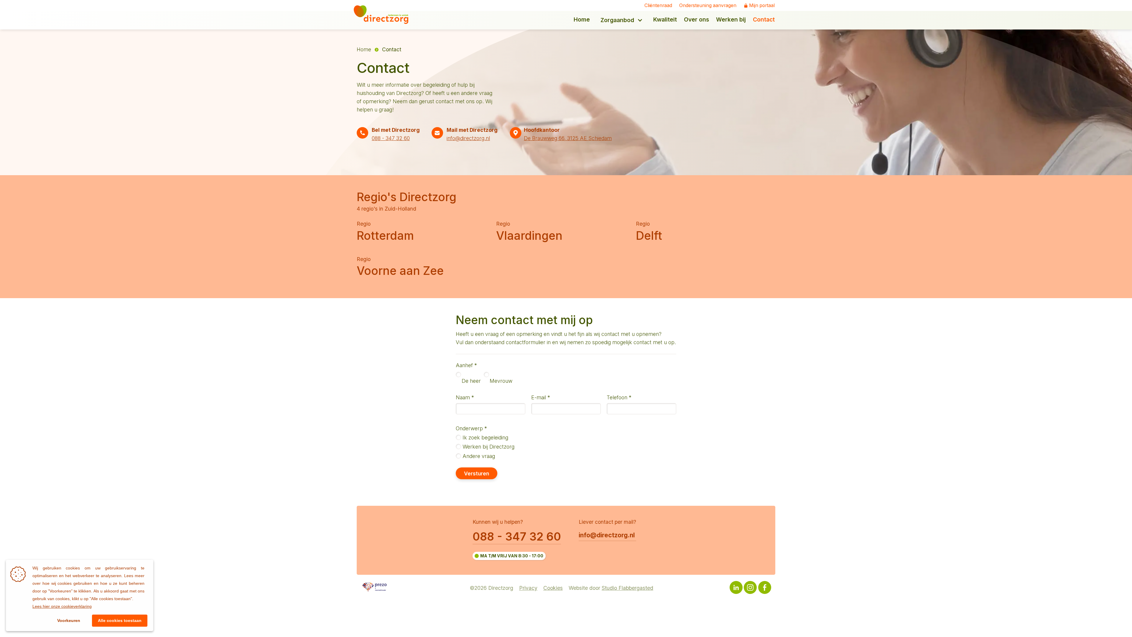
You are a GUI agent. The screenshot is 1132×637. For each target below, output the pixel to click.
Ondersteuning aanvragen (707, 5)
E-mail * (540, 397)
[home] (385, 14)
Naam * (465, 397)
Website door (611, 588)
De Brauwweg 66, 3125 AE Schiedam (568, 138)
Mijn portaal (762, 5)
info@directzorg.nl (468, 138)
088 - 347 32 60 (391, 138)
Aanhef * (466, 365)
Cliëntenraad (658, 5)
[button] (621, 20)
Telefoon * (619, 397)
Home (364, 49)
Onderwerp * (471, 428)
